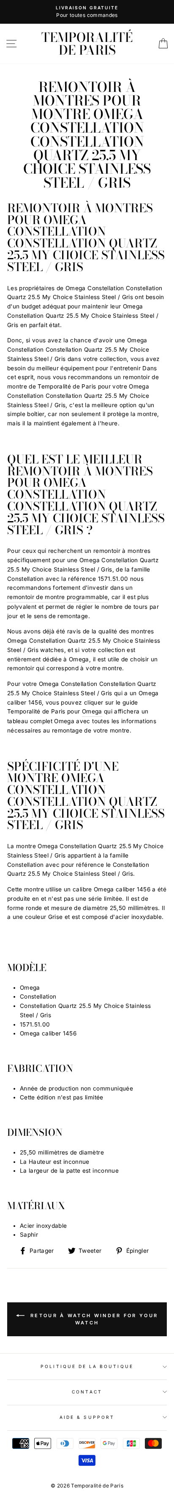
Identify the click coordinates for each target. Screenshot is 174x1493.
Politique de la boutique (87, 1366)
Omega (92, 711)
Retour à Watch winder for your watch (93, 1319)
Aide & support (87, 1417)
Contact (87, 1391)
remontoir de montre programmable (57, 597)
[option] (87, 11)
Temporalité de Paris (87, 44)
